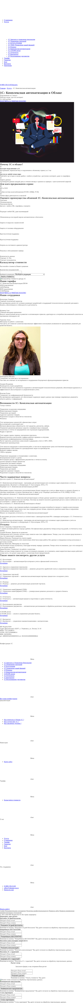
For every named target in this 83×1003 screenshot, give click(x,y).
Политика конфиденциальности (37, 911)
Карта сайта (8, 762)
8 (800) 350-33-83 (6, 85)
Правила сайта (54, 911)
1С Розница (12, 47)
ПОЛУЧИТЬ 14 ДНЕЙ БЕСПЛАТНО (13, 101)
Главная (2, 88)
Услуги (6, 22)
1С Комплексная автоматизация (19, 49)
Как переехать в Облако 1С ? (14, 720)
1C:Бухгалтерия (9, 666)
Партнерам (8, 65)
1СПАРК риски (9, 674)
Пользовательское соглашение (15, 911)
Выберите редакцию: (7, 274)
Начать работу (5, 909)
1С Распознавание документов (18, 56)
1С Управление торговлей (17, 41)
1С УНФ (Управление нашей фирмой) (21, 45)
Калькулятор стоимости (12, 800)
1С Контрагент (13, 54)
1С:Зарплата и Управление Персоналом (17, 663)
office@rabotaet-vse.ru (11, 888)
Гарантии (7, 60)
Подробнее (4, 563)
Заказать (15, 85)
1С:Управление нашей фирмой (14, 668)
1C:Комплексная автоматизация (15, 672)
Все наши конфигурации (8, 699)
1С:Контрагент (9, 678)
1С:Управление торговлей (13, 664)
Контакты (7, 64)
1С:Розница (8, 670)
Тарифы (7, 58)
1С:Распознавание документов (14, 679)
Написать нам (9, 890)
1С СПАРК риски (14, 50)
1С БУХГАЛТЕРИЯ (15, 43)
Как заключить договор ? (12, 723)
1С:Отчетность (9, 676)
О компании (8, 20)
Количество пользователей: (9, 270)
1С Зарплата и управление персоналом (21, 39)
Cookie (2, 911)
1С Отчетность (13, 52)
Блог (5, 62)
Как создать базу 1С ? (11, 721)
